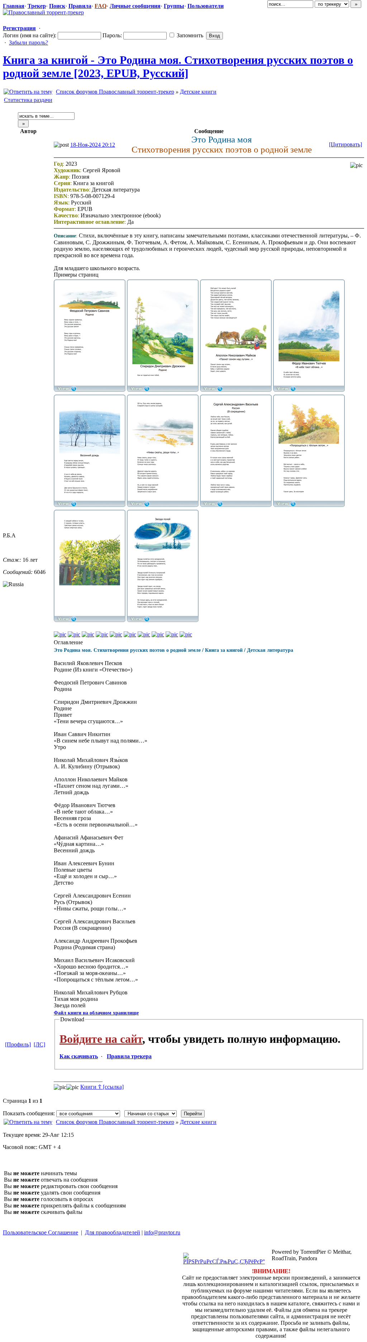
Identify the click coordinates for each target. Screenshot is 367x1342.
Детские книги (198, 92)
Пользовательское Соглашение (40, 1232)
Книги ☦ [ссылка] (102, 1087)
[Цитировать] (345, 144)
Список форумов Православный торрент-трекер (115, 92)
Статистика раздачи (28, 100)
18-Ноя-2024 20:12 (92, 145)
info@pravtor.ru (162, 1232)
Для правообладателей (112, 1232)
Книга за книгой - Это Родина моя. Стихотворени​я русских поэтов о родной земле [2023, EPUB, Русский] (178, 66)
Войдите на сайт (100, 1038)
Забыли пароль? (28, 42)
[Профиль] (18, 1044)
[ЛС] (39, 1044)
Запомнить (189, 35)
